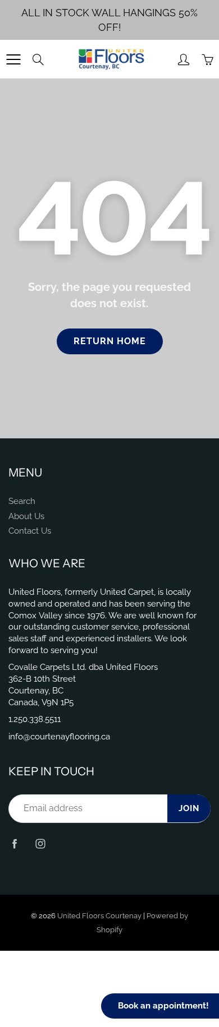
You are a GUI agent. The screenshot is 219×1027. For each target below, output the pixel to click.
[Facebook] (14, 844)
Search (21, 501)
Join (189, 808)
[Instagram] (40, 844)
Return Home (110, 341)
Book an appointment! (163, 1006)
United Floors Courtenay (99, 916)
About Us (26, 516)
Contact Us (29, 530)
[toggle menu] (13, 59)
